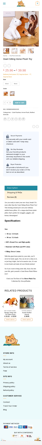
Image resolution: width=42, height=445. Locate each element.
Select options (10, 319)
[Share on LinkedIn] (23, 119)
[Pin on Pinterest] (20, 119)
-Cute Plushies (16, 112)
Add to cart (19, 103)
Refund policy (8, 390)
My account (8, 359)
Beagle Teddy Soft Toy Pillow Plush (10, 313)
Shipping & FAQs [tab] (14, 193)
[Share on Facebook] (8, 119)
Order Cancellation (22, 443)
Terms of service (10, 367)
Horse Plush (25, 112)
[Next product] (5, 65)
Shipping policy (9, 386)
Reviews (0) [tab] (11, 197)
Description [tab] (12, 188)
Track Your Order (10, 406)
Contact (6, 402)
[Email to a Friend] (16, 119)
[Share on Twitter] (12, 119)
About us (6, 363)
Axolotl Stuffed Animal (26, 313)
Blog (5, 410)
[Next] (35, 28)
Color (5, 88)
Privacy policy (8, 382)
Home (5, 56)
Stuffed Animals (15, 56)
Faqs (5, 371)
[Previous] (6, 28)
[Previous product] (9, 65)
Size (4, 79)
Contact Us (34, 443)
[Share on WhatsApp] (5, 119)
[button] (4, 3)
